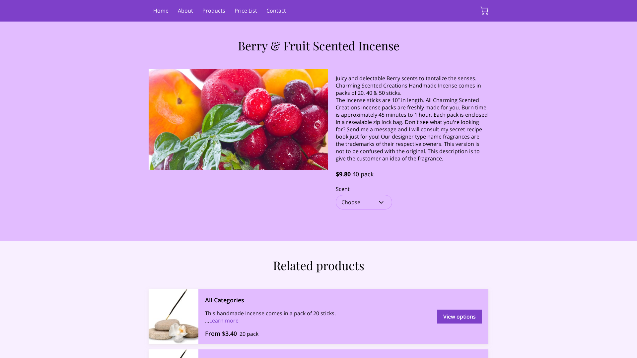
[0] (484, 11)
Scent (343, 189)
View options (459, 316)
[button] (364, 202)
